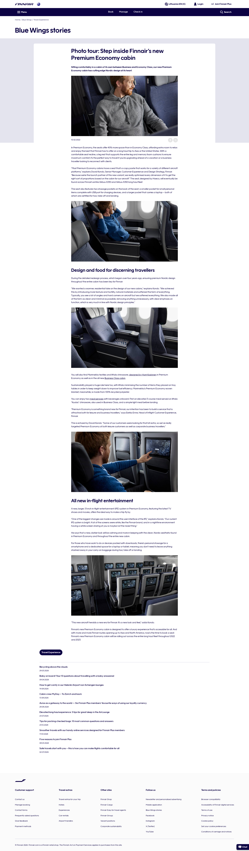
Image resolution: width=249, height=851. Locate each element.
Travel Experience (41, 20)
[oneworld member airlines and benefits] (38, 4)
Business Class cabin (115, 378)
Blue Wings (27, 20)
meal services (96, 399)
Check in (138, 11)
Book (110, 11)
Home (17, 20)
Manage (123, 11)
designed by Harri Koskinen (142, 374)
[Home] (24, 4)
